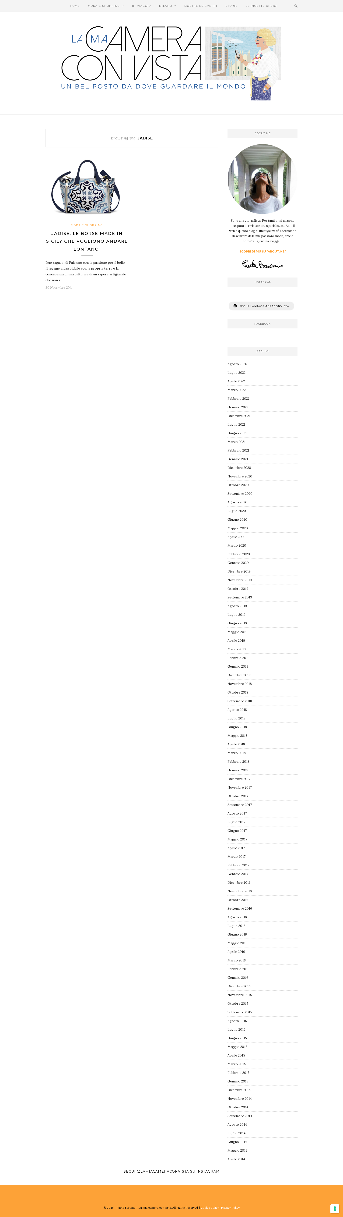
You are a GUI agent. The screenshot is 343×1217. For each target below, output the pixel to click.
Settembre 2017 (240, 805)
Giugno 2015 (237, 1038)
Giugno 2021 (237, 433)
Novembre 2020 (240, 476)
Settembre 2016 (240, 908)
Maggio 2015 (237, 1047)
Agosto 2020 (237, 502)
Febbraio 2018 (238, 761)
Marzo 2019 (237, 649)
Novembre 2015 (240, 995)
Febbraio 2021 (238, 450)
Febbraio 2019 (238, 658)
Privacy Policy (230, 1207)
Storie (231, 5)
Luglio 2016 (236, 926)
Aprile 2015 (236, 1055)
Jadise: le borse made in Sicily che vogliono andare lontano (87, 241)
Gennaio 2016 (238, 977)
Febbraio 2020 (239, 554)
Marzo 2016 (237, 960)
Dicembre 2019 (239, 571)
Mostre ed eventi (200, 5)
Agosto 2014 (237, 1124)
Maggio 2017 (237, 839)
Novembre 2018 (240, 684)
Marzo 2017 (236, 856)
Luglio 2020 (237, 511)
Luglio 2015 (236, 1029)
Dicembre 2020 (239, 468)
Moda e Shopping (104, 5)
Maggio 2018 (237, 735)
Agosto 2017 (237, 813)
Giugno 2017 (237, 831)
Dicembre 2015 (239, 986)
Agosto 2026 (237, 364)
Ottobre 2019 (238, 589)
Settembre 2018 (240, 701)
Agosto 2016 (237, 917)
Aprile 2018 (236, 744)
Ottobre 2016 (238, 900)
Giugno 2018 (237, 727)
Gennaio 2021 (238, 459)
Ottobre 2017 (238, 796)
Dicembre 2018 (239, 675)
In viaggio (141, 5)
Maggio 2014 (237, 1150)
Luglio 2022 (236, 372)
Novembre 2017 (240, 787)
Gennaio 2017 (238, 874)
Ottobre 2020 (238, 485)
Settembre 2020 (240, 493)
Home (75, 5)
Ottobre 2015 (238, 1003)
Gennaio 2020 (238, 563)
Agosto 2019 (237, 606)
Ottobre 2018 (238, 692)
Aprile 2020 (236, 537)
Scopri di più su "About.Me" (262, 251)
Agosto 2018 (237, 710)
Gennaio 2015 (238, 1081)
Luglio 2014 (236, 1133)
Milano (165, 5)
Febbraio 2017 (238, 865)
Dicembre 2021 (239, 416)
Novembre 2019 (240, 580)
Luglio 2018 (236, 718)
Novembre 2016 (240, 891)
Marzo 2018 (237, 753)
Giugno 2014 (237, 1142)
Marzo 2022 (237, 390)
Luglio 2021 (236, 424)
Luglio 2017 (236, 822)
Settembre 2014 (240, 1116)
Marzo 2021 (236, 442)
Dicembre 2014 (239, 1090)
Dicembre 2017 (239, 779)
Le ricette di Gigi (262, 5)
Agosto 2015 (237, 1021)
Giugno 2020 (237, 519)
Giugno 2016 (237, 934)
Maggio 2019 (237, 632)
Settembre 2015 (240, 1012)
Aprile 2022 (236, 381)
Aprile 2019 (236, 640)
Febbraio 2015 (238, 1073)
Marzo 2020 (237, 545)
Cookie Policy (210, 1207)
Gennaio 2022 (238, 407)
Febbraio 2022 (238, 398)
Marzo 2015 (237, 1064)
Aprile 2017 (236, 848)
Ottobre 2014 (238, 1107)
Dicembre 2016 (239, 882)
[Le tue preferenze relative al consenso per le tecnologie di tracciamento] (334, 1208)
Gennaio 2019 (238, 666)
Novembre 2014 (240, 1098)
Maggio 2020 (238, 528)
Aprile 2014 (236, 1159)
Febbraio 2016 (238, 969)
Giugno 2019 (237, 623)
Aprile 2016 (236, 952)
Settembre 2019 (240, 597)
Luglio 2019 (236, 614)
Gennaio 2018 (238, 770)
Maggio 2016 (237, 943)
